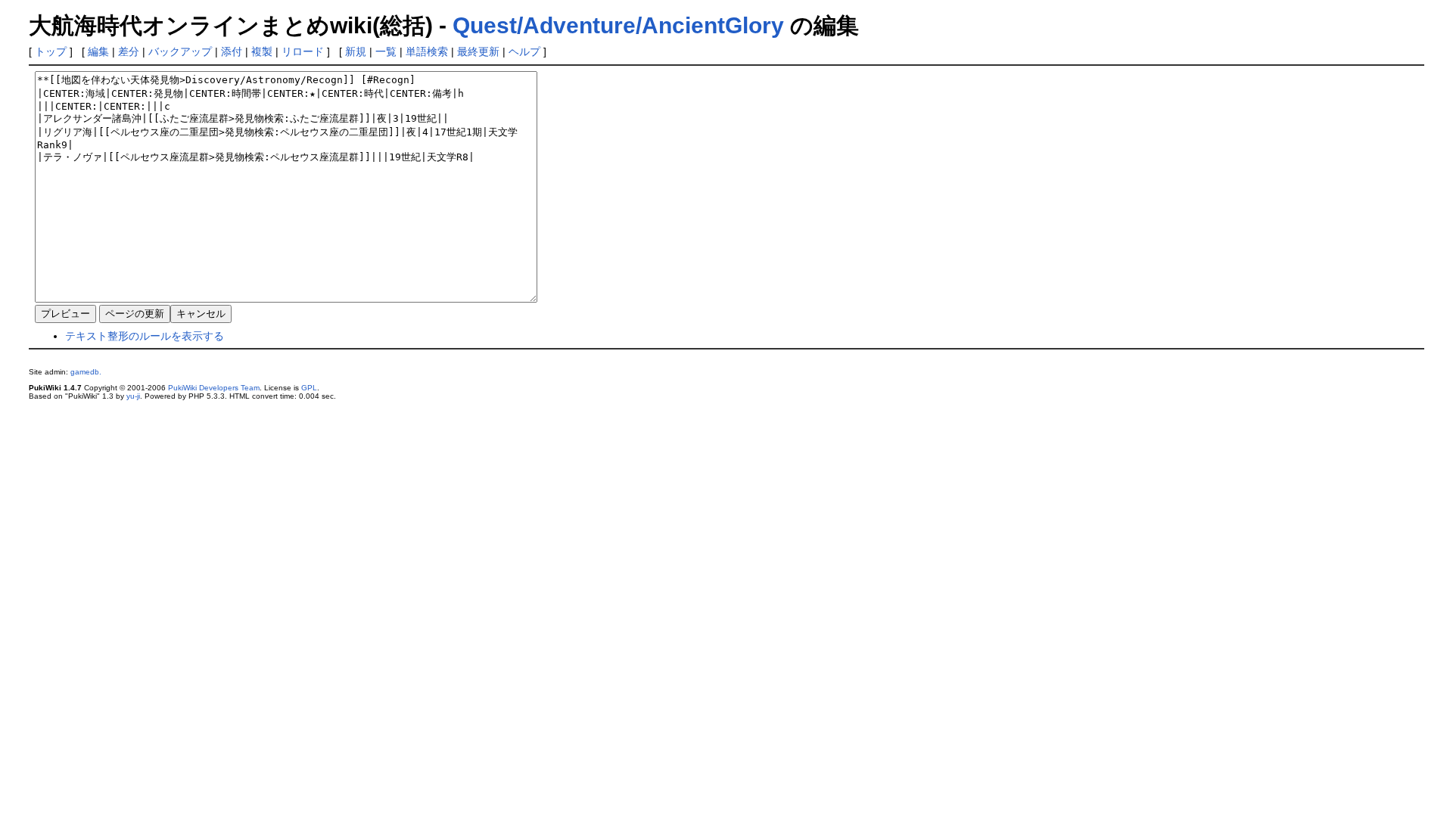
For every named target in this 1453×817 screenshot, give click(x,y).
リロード (303, 51)
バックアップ (180, 51)
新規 (355, 51)
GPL (309, 388)
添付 (231, 51)
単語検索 (427, 51)
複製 (261, 51)
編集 (98, 51)
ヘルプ (524, 51)
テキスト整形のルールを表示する (144, 336)
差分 (128, 51)
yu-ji (133, 396)
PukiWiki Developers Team (214, 388)
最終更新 (478, 51)
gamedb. (85, 372)
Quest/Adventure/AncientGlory (618, 25)
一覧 (386, 51)
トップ (51, 51)
